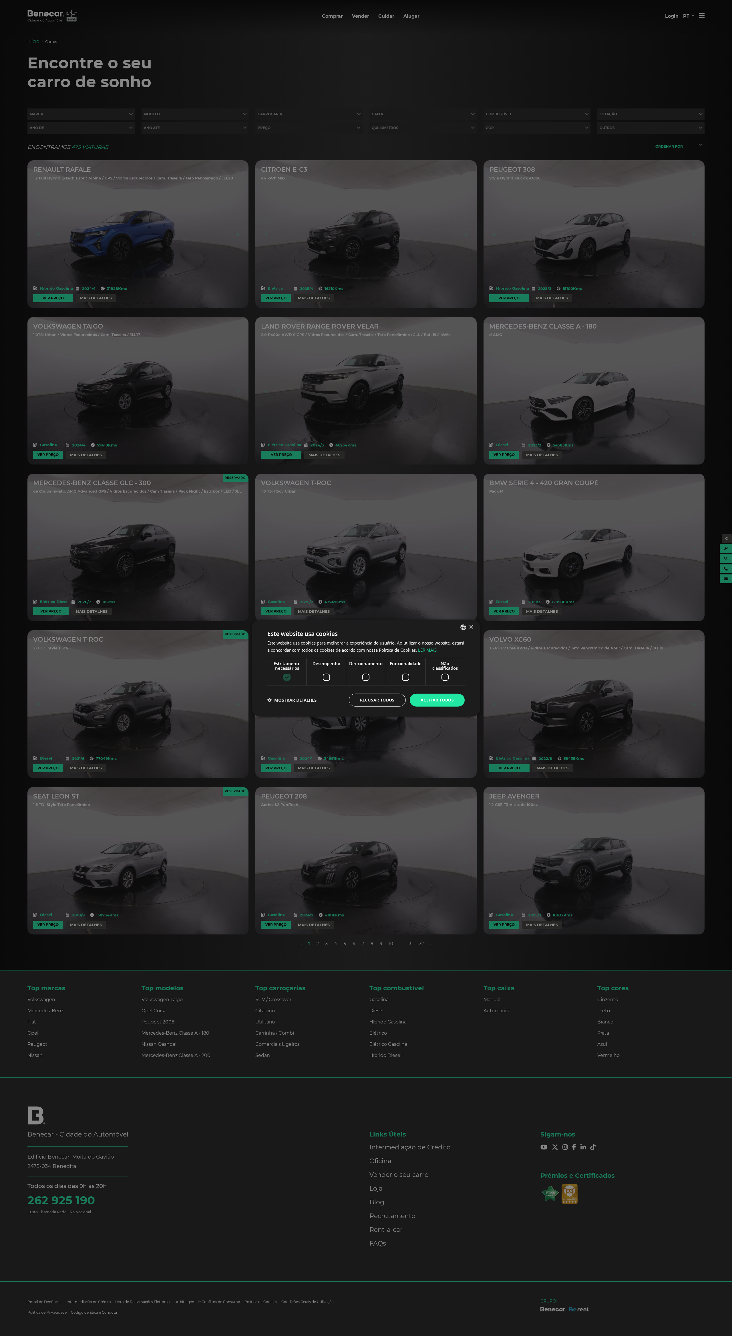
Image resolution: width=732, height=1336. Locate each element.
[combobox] (463, 627)
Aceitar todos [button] (437, 700)
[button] (292, 700)
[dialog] (366, 668)
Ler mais (427, 650)
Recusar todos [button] (377, 700)
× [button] (471, 627)
